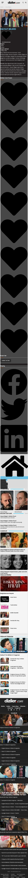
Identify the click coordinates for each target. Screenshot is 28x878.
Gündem (3, 546)
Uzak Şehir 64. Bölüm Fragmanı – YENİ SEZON (16, 667)
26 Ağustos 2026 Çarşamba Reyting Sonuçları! (13, 859)
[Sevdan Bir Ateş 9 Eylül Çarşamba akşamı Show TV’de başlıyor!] (14, 824)
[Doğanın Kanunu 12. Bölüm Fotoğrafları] (14, 720)
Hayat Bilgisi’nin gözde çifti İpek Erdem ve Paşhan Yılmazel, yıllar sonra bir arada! (12, 550)
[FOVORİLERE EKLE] (6, 32)
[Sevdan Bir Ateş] (4, 622)
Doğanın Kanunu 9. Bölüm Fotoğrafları (11, 761)
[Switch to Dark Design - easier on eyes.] (23, 2)
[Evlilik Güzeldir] (4, 615)
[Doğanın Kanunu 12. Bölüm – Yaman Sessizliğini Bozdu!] (4, 684)
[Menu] (3, 2)
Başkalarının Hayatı (7, 593)
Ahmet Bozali (18, 512)
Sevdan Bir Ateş (14, 620)
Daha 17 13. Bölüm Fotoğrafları (8, 745)
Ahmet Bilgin (3, 512)
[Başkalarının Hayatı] (14, 583)
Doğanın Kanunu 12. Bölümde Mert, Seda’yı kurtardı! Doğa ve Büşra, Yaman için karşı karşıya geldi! (14, 866)
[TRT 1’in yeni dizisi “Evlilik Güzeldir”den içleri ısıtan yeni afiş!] (14, 841)
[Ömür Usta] (4, 630)
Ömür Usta (13, 628)
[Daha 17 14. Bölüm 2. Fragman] (14, 645)
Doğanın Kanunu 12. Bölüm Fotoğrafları (10, 727)
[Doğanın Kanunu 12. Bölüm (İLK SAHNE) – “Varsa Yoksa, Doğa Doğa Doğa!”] (4, 692)
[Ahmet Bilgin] (6, 500)
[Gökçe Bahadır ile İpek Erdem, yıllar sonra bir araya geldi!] (14, 562)
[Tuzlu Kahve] (4, 607)
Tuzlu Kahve (13, 605)
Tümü (26, 489)
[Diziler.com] (14, 2)
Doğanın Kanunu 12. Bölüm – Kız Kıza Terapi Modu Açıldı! (18, 675)
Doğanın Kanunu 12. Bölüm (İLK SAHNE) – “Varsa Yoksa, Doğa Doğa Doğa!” (18, 691)
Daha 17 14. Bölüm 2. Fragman (10, 655)
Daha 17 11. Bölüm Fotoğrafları (8, 757)
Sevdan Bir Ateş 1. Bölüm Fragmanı (8, 797)
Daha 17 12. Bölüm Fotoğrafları (9, 751)
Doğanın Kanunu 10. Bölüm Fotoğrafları (11, 754)
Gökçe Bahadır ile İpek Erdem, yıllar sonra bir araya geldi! (13, 572)
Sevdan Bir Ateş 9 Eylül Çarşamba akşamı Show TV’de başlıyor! (13, 832)
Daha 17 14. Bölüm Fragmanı (8, 816)
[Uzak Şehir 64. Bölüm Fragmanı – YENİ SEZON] (4, 668)
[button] (14, 382)
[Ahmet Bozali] (21, 500)
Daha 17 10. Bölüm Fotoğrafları (9, 764)
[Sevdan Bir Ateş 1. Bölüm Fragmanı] (4, 661)
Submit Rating (6, 360)
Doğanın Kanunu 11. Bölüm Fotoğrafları (11, 748)
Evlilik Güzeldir (14, 613)
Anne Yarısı (13, 597)
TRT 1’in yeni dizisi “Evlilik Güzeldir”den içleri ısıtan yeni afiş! (13, 850)
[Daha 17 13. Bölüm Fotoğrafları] (14, 737)
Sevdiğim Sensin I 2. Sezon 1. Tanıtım (10, 813)
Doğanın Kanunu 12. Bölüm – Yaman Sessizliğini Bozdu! (18, 682)
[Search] (25, 2)
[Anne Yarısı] (4, 599)
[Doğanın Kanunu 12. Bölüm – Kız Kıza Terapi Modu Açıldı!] (4, 676)
